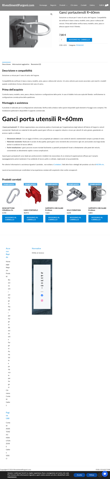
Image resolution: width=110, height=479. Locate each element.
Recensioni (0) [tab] (36, 64)
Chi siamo (74, 5)
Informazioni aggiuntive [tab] (20, 64)
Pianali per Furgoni (9, 315)
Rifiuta (91, 475)
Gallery (92, 5)
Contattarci (57, 164)
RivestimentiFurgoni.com (18, 5)
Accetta (79, 475)
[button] (51, 14)
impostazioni (12, 477)
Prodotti (62, 5)
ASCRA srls (100, 164)
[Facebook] (42, 295)
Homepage (43, 5)
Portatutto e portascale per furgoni (9, 369)
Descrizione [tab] (6, 64)
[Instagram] (42, 300)
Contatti (83, 5)
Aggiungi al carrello (79, 40)
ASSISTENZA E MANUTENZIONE (8, 437)
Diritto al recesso (38, 253)
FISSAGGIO (80, 45)
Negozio (53, 5)
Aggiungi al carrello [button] (11, 219)
